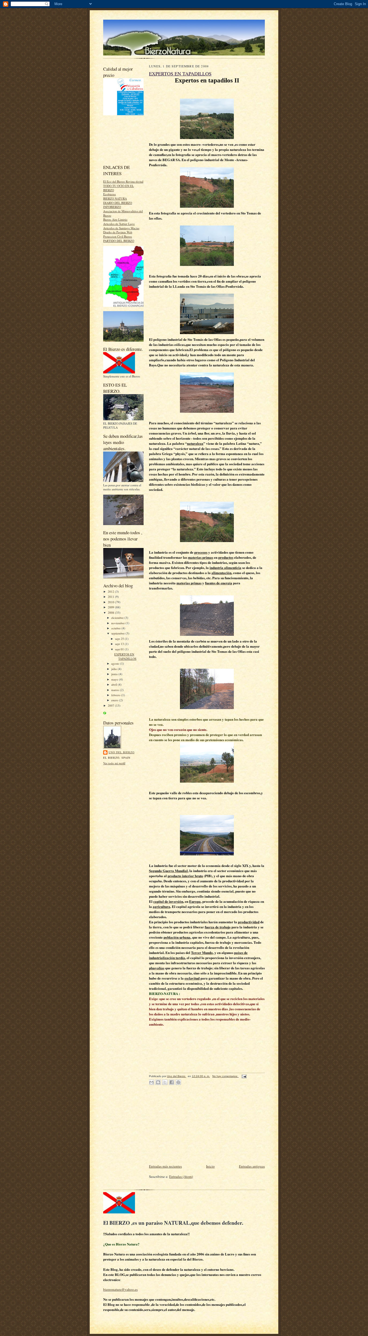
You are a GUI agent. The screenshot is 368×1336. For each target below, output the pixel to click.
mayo (115, 679)
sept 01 (120, 649)
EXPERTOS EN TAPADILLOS (125, 656)
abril (114, 684)
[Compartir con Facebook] (171, 1082)
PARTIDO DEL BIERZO (118, 241)
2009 (111, 607)
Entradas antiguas (252, 1166)
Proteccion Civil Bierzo (117, 236)
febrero (116, 695)
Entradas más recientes (165, 1166)
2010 (111, 602)
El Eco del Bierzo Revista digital (123, 181)
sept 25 (120, 639)
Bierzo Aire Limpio (115, 219)
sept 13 (120, 644)
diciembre (117, 618)
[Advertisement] (127, 140)
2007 (111, 705)
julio (114, 669)
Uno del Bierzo (121, 752)
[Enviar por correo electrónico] (151, 1082)
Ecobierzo (109, 194)
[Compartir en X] (165, 1082)
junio (115, 674)
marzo (115, 690)
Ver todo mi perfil (114, 763)
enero (115, 700)
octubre (116, 628)
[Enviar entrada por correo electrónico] (243, 1076)
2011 (111, 597)
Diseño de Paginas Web (117, 232)
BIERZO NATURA (115, 198)
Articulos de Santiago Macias (121, 228)
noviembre (118, 623)
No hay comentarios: (225, 1076)
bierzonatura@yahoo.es (120, 1289)
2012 (111, 591)
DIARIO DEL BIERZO (117, 203)
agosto (115, 663)
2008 (111, 612)
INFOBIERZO (112, 207)
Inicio (210, 1166)
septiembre (118, 633)
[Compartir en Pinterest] (178, 1082)
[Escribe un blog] (158, 1082)
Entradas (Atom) (181, 1176)
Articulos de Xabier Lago (119, 224)
